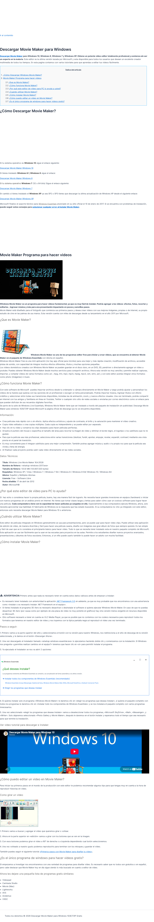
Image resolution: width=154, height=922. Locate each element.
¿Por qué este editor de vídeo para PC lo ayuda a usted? (35, 88)
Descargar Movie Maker (11, 56)
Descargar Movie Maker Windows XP (17, 198)
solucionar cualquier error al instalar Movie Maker (55, 207)
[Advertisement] (77, 17)
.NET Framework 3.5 (65, 601)
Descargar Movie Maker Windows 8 (16, 178)
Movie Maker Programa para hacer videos (22, 78)
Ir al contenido (6, 35)
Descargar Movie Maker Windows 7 (16, 188)
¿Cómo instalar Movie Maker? (22, 95)
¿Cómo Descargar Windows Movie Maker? (22, 75)
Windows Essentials (48, 204)
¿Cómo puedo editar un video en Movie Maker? (30, 98)
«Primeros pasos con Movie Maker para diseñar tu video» (66, 851)
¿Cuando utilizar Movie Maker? (23, 92)
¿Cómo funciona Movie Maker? (23, 85)
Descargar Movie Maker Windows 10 (16, 168)
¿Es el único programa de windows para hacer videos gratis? (36, 101)
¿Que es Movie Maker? (19, 82)
